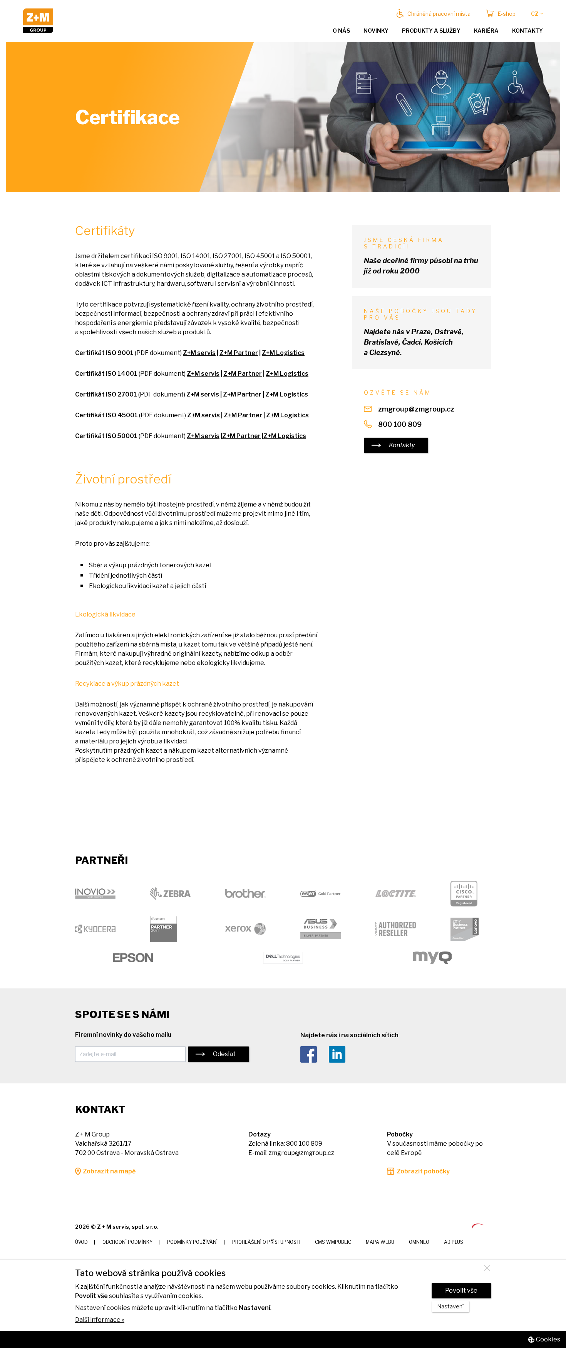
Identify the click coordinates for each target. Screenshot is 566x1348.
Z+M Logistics (283, 353)
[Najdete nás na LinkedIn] (342, 1055)
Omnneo (419, 1242)
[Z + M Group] (38, 31)
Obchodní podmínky (127, 1242)
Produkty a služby (431, 30)
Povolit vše (461, 1290)
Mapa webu (380, 1242)
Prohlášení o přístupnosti (266, 1242)
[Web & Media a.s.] (478, 1226)
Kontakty (527, 30)
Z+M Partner (238, 353)
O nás (341, 30)
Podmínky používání (192, 1242)
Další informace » (99, 1319)
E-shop (506, 13)
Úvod (81, 1242)
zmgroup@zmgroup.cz (416, 409)
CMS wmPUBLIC (333, 1242)
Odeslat (224, 1054)
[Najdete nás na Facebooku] (314, 1055)
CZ (535, 13)
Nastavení (450, 1306)
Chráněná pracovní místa (439, 13)
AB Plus (453, 1242)
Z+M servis (199, 353)
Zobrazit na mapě (109, 1171)
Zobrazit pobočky (423, 1171)
